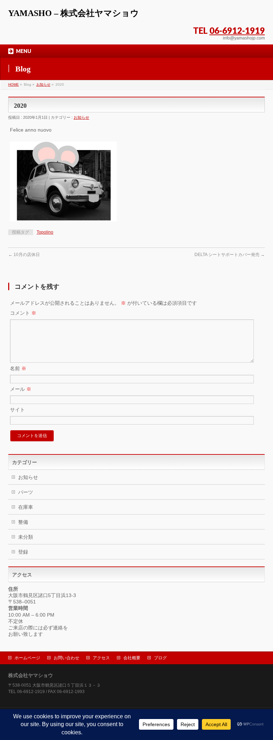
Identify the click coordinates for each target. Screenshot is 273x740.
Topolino (45, 232)
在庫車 (25, 507)
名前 (18, 368)
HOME (13, 84)
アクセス (101, 657)
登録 (23, 552)
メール (20, 389)
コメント (23, 313)
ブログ (160, 657)
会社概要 (131, 657)
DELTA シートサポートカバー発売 (229, 254)
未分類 (25, 537)
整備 (23, 522)
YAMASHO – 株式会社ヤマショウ (73, 13)
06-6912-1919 (237, 30)
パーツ (25, 492)
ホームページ (27, 657)
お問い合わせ (66, 657)
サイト (17, 409)
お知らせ (43, 84)
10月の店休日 (24, 254)
